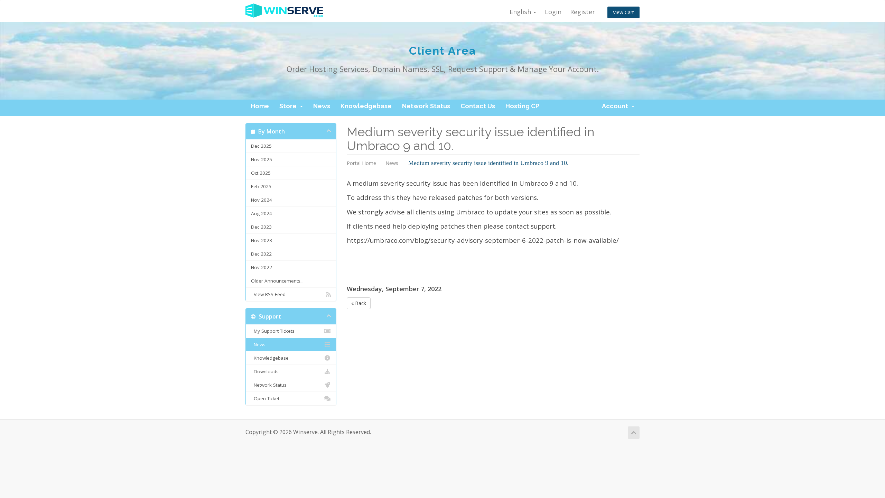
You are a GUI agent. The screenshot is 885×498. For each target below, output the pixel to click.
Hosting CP (522, 106)
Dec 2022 (261, 254)
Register (582, 12)
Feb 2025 (261, 186)
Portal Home (361, 163)
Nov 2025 (261, 159)
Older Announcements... (277, 281)
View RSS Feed (268, 294)
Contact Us (477, 106)
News (321, 106)
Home (260, 106)
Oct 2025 (261, 173)
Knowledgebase (366, 106)
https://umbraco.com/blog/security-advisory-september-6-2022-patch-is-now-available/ (483, 240)
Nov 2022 (261, 267)
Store (289, 106)
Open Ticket (265, 398)
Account (616, 106)
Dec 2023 (261, 227)
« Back (358, 303)
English (521, 12)
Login (553, 12)
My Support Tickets (273, 331)
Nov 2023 (261, 240)
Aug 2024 (261, 213)
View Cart (623, 12)
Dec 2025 (261, 146)
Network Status (426, 106)
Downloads (265, 371)
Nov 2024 (261, 200)
